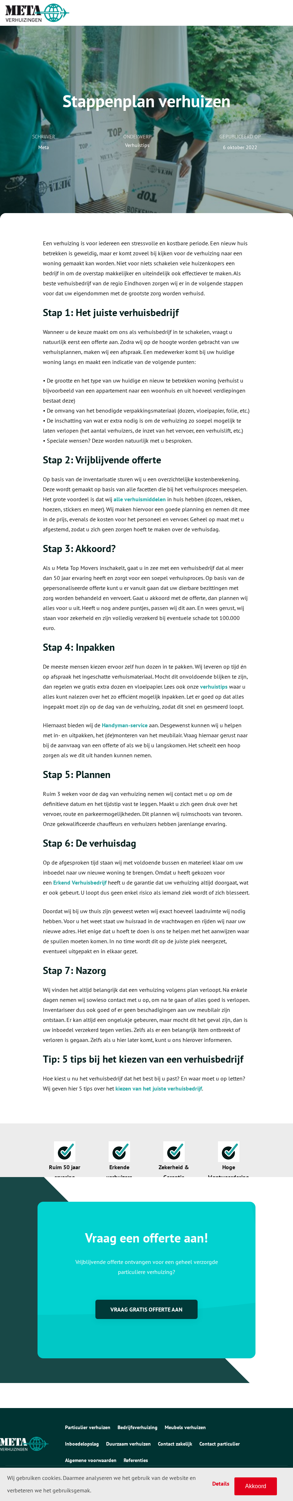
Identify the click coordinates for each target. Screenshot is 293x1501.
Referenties (136, 1460)
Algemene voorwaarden (90, 1460)
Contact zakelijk (175, 1444)
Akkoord (255, 1486)
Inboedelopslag (82, 1444)
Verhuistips (137, 145)
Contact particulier (219, 1444)
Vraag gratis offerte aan (146, 1309)
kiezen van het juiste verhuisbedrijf (158, 1088)
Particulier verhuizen (87, 1427)
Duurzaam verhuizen (128, 1444)
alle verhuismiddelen (140, 499)
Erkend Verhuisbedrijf (79, 882)
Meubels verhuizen (185, 1427)
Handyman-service (125, 725)
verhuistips (214, 686)
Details (220, 1483)
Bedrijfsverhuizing (138, 1427)
